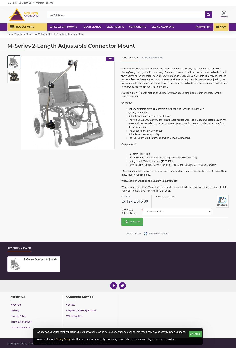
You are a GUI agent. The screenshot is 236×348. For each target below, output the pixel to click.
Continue (195, 334)
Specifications (152, 57)
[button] (14, 59)
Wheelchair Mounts (23, 34)
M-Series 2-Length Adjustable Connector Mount (41, 259)
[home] (8, 34)
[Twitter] (122, 285)
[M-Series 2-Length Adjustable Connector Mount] (15, 264)
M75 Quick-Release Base (128, 212)
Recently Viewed (19, 248)
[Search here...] (208, 14)
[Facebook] (113, 285)
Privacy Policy (62, 339)
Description (129, 57)
